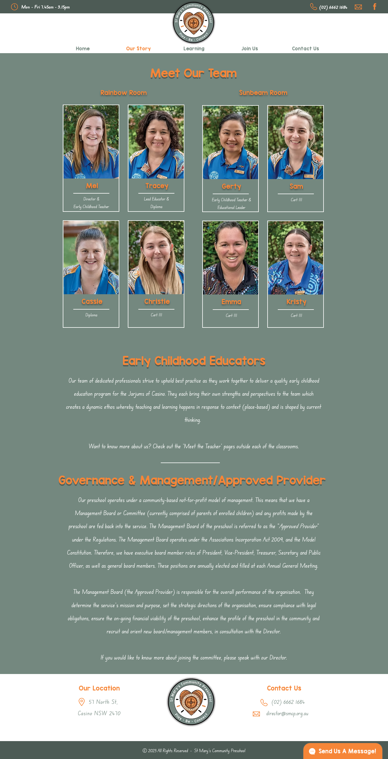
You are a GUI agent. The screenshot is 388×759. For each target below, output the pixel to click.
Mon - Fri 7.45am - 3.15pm (45, 7)
